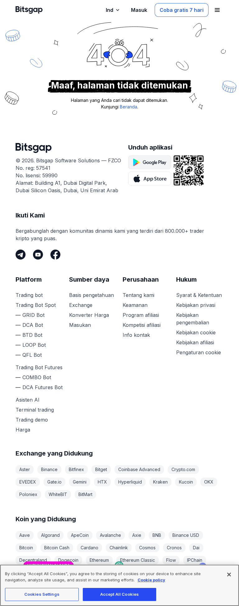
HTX (102, 481)
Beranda (128, 106)
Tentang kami (138, 295)
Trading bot (29, 295)
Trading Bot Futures (39, 367)
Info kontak (136, 335)
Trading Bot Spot (36, 305)
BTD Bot (32, 335)
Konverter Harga (89, 315)
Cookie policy (151, 579)
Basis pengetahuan (91, 295)
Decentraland (33, 560)
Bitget (101, 469)
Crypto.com (183, 469)
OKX (208, 481)
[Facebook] (55, 255)
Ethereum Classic (137, 560)
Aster (24, 469)
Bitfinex (76, 469)
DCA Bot (32, 325)
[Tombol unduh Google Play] (149, 162)
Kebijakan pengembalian (192, 319)
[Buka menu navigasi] (217, 10)
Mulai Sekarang (177, 542)
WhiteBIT (58, 494)
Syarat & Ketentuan (199, 295)
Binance (49, 469)
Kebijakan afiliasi (195, 342)
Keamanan (135, 305)
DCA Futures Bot (42, 387)
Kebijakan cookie (196, 332)
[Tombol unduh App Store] (149, 178)
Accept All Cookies (119, 594)
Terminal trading (35, 410)
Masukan (80, 325)
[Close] (203, 525)
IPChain (194, 560)
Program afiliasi (141, 315)
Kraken (160, 481)
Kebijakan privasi (195, 305)
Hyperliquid (130, 481)
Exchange (80, 305)
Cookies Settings (41, 594)
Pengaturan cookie (198, 352)
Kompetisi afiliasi (142, 325)
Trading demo (32, 420)
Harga (23, 430)
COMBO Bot (36, 377)
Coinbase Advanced (139, 469)
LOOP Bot (34, 345)
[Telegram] (21, 255)
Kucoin (186, 481)
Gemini (80, 481)
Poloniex (28, 494)
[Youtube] (38, 255)
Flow (171, 560)
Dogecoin (68, 560)
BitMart (85, 494)
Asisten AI (28, 400)
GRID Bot (33, 315)
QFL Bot (32, 355)
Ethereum (99, 560)
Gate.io (54, 481)
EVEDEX (27, 481)
